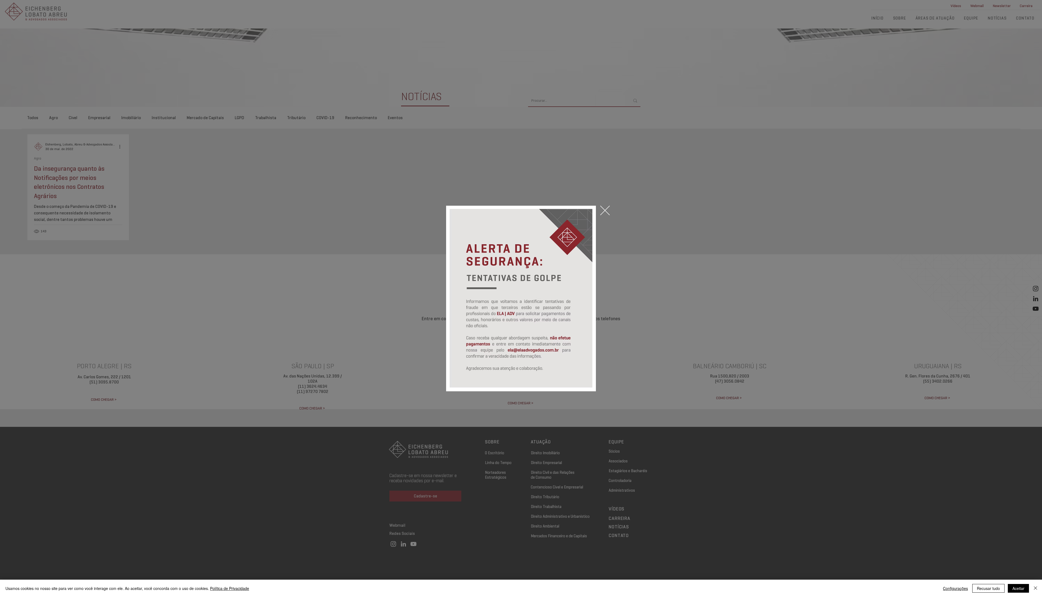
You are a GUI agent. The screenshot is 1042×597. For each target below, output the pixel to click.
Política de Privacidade (229, 588)
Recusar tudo (988, 588)
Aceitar (1018, 588)
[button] (605, 210)
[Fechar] (1035, 588)
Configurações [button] (955, 588)
